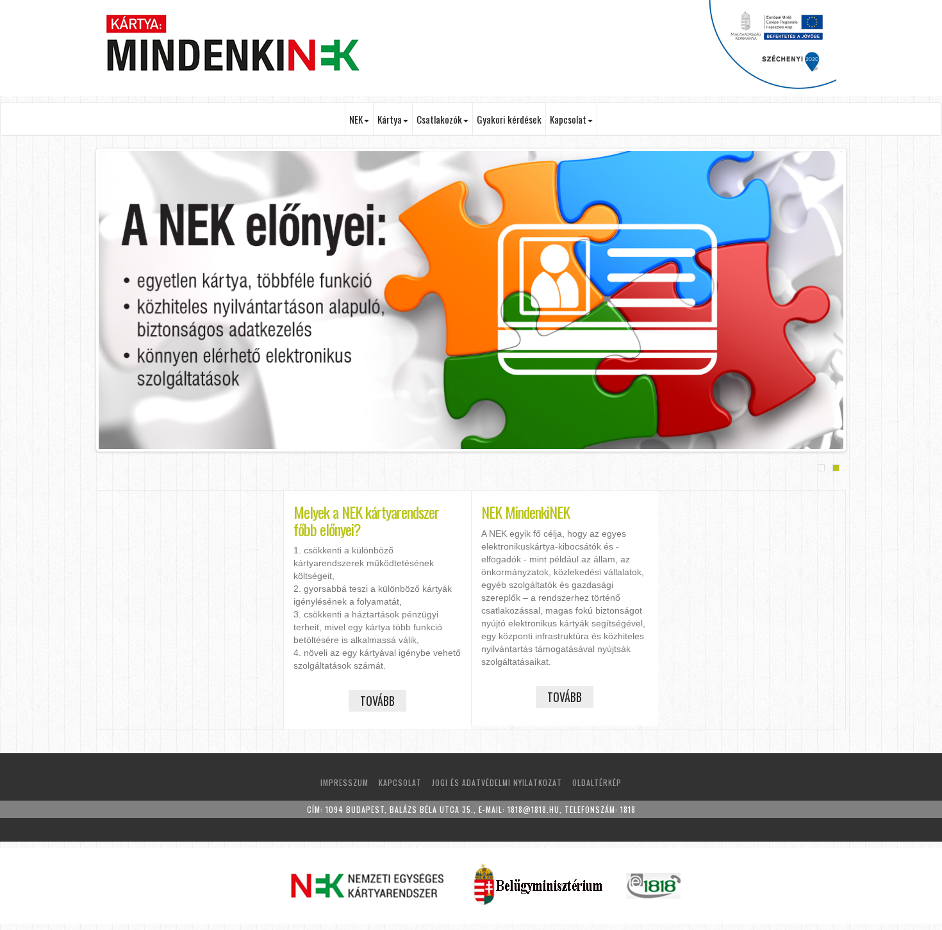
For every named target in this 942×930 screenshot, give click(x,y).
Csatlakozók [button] (439, 119)
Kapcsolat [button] (568, 119)
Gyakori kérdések (509, 119)
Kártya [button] (389, 119)
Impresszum (344, 782)
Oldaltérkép (597, 782)
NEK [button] (356, 119)
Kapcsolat (400, 782)
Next (862, 302)
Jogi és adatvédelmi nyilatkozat (497, 782)
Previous (79, 302)
